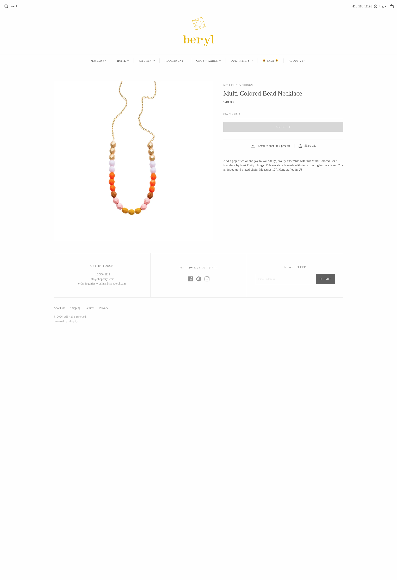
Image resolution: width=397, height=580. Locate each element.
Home (121, 60)
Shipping (75, 308)
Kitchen (145, 60)
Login (382, 6)
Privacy (103, 308)
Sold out (283, 127)
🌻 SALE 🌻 (270, 60)
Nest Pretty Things (238, 85)
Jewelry (97, 60)
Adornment (174, 60)
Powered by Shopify (66, 321)
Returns (89, 308)
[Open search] (6, 6)
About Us (296, 60)
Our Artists (240, 60)
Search (14, 6)
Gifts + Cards (207, 60)
